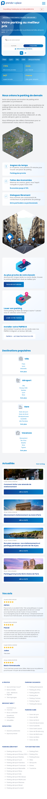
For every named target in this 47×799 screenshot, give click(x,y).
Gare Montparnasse (36, 723)
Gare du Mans (34, 737)
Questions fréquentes (11, 716)
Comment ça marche (11, 709)
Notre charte (11, 690)
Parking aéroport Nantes (14, 757)
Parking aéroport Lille (14, 774)
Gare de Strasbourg (36, 731)
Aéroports (33, 763)
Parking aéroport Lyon (14, 760)
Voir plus (23, 372)
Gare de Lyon (23, 412)
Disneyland (23, 438)
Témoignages (12, 697)
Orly (17, 59)
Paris (4, 59)
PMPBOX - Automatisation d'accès (19, 336)
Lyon (11, 59)
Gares (31, 765)
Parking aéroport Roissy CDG (14, 754)
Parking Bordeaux (35, 704)
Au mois (13, 46)
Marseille (23, 368)
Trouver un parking (14, 284)
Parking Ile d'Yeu (35, 690)
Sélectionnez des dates (24, 49)
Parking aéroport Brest (14, 785)
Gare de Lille (33, 740)
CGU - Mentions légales (12, 694)
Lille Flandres (23, 421)
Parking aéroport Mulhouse (14, 779)
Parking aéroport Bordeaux (14, 777)
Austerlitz (24, 419)
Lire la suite (23, 492)
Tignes (23, 447)
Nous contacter (12, 713)
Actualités (10, 720)
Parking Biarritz (34, 693)
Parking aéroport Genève (14, 763)
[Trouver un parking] (21, 53)
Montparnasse (23, 416)
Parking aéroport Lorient (14, 788)
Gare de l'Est (33, 717)
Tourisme (32, 768)
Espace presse (12, 733)
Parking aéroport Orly (14, 751)
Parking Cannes (34, 698)
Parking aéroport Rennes (14, 782)
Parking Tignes (34, 701)
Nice (23, 395)
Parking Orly (33, 754)
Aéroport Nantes (34, 59)
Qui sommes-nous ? (14, 687)
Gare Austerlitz (34, 726)
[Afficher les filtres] (25, 53)
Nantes (23, 390)
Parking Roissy (34, 757)
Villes (31, 760)
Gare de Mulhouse (35, 734)
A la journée (33, 46)
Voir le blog (40, 464)
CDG (23, 59)
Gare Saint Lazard (35, 729)
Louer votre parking (14, 318)
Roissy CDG (23, 388)
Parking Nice (33, 695)
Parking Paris (33, 751)
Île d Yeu (23, 440)
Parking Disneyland (36, 687)
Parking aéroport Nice (14, 771)
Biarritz (23, 443)
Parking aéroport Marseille (14, 768)
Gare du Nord (23, 414)
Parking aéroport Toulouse (14, 765)
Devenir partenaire (13, 731)
